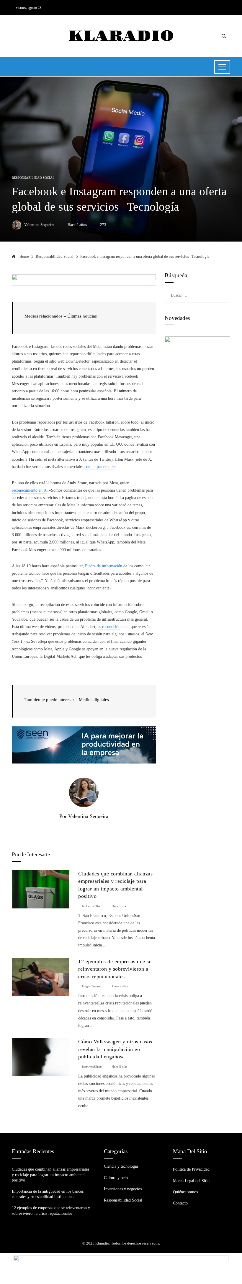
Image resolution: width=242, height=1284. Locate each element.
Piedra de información (103, 566)
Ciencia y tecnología (121, 1166)
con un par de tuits (99, 467)
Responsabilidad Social (33, 177)
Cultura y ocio (116, 1178)
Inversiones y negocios (123, 1189)
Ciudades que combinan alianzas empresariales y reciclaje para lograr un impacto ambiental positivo (50, 1174)
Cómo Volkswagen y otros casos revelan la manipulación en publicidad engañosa (115, 1049)
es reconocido (109, 626)
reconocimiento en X (29, 490)
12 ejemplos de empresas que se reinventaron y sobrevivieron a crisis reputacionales (114, 969)
